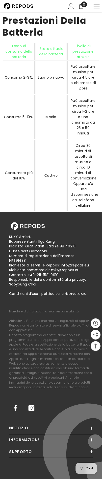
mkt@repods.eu (65, 269)
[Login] (71, 6)
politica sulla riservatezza (63, 293)
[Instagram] (31, 408)
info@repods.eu (75, 265)
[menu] (97, 6)
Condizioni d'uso (23, 293)
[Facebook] (15, 408)
